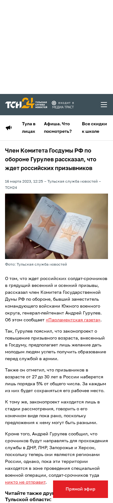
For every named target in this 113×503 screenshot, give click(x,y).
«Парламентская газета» (73, 320)
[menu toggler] (104, 104)
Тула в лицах (28, 128)
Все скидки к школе (94, 128)
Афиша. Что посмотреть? (58, 128)
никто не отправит (25, 482)
